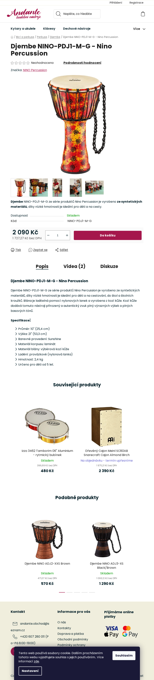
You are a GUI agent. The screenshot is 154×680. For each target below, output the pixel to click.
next (140, 555)
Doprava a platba (70, 634)
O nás (61, 622)
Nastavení (30, 671)
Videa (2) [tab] (74, 266)
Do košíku (108, 235)
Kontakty (64, 628)
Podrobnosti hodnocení (82, 63)
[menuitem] (23, 29)
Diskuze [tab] (109, 266)
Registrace (136, 3)
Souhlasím (124, 655)
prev (14, 555)
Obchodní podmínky (72, 639)
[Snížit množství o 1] (48, 235)
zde (36, 661)
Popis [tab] (42, 266)
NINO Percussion (35, 70)
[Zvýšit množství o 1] (67, 235)
